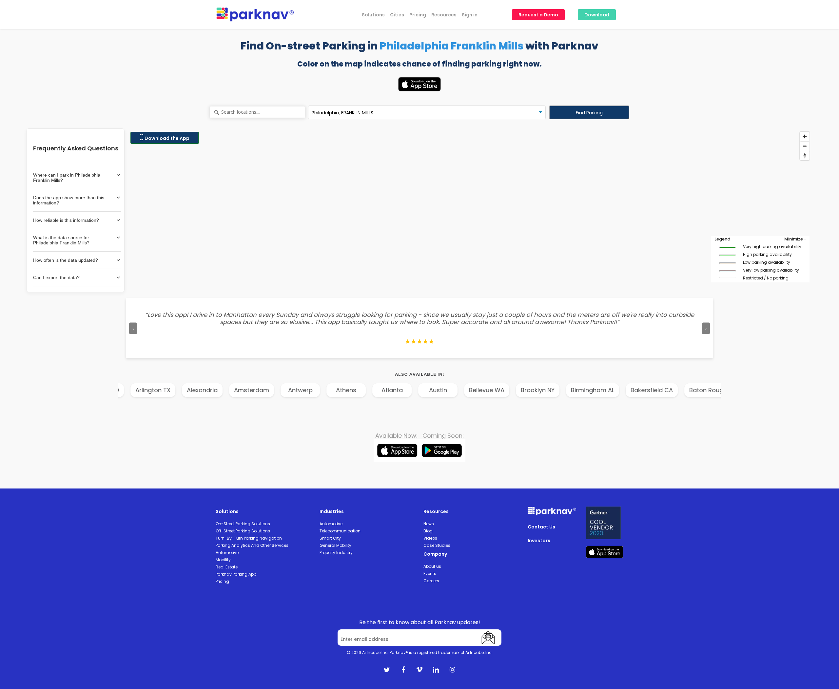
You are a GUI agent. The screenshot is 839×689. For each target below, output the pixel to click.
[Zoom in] (805, 136)
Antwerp (286, 390)
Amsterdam (237, 390)
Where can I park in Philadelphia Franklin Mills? (66, 177)
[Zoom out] (805, 146)
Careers (431, 581)
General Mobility (335, 545)
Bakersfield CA (638, 390)
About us (432, 566)
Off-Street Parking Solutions (243, 531)
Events (429, 573)
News (428, 523)
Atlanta (378, 390)
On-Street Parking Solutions (243, 523)
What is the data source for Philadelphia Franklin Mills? (61, 240)
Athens (332, 390)
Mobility (223, 560)
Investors (539, 540)
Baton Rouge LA (698, 390)
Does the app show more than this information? (68, 200)
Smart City (330, 538)
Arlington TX (139, 390)
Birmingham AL (578, 390)
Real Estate (227, 567)
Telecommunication (340, 531)
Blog (428, 531)
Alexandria (188, 390)
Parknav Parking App (236, 574)
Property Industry (336, 552)
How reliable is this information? (66, 220)
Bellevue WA (473, 390)
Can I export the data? (56, 277)
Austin (424, 390)
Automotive (227, 552)
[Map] (470, 210)
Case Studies (436, 545)
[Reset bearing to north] (805, 155)
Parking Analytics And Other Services (252, 545)
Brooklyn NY (524, 390)
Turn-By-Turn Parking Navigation (249, 538)
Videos (430, 538)
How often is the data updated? (65, 260)
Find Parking (589, 112)
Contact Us (541, 527)
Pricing (222, 581)
